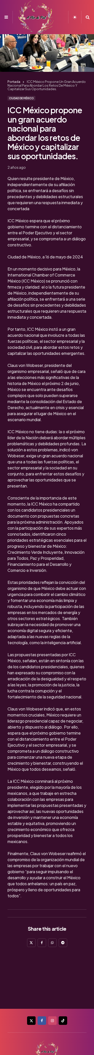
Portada (14, 82)
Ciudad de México (21, 98)
